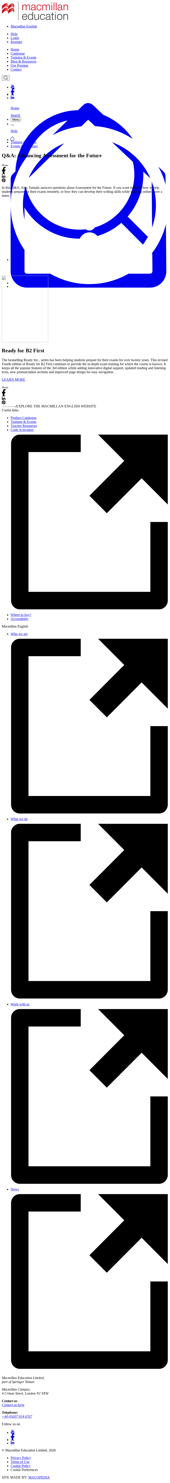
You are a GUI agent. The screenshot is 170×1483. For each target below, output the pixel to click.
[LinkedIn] (89, 98)
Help (14, 34)
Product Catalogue (24, 418)
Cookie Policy (21, 1466)
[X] (89, 94)
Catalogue (18, 53)
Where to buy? (21, 615)
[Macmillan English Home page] (35, 19)
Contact (16, 69)
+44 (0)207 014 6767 (17, 1416)
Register (16, 42)
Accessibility (20, 619)
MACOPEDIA (39, 1477)
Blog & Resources (23, 61)
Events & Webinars (24, 146)
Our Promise (19, 65)
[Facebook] (89, 90)
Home (15, 49)
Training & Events (23, 57)
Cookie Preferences (24, 1470)
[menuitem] (89, 50)
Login (15, 38)
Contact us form (13, 1405)
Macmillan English (24, 26)
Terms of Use (20, 1462)
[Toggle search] (6, 78)
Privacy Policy (21, 1458)
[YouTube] (89, 86)
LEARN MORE (13, 379)
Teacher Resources (24, 426)
